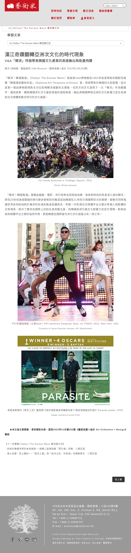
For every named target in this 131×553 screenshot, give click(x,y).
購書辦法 (107, 543)
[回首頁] (21, 5)
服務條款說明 (73, 543)
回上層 (118, 479)
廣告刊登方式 (59, 543)
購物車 (71, 18)
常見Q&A (86, 543)
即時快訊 (56, 10)
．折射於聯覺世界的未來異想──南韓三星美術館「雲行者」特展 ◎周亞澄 (45, 448)
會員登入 (89, 18)
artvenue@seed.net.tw (79, 526)
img (12, 539)
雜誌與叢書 (106, 10)
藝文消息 (88, 10)
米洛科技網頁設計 (114, 539)
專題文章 (72, 10)
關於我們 (56, 18)
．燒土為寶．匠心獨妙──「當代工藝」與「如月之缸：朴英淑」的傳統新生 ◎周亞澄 (51, 453)
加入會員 (96, 543)
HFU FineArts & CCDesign (90, 539)
